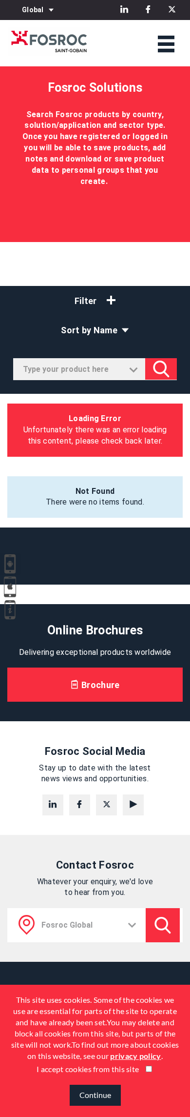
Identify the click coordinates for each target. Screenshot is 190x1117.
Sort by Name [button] (90, 330)
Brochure (99, 685)
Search (163, 925)
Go (161, 369)
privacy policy (135, 1055)
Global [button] (33, 10)
